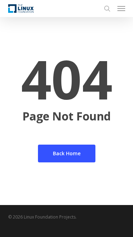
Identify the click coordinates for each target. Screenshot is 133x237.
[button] (121, 8)
